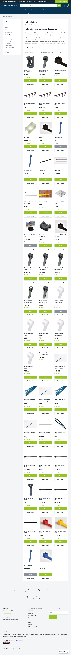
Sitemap (30, 624)
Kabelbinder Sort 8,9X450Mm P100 (43, 301)
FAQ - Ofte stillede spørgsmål (35, 608)
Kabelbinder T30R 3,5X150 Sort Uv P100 (60, 235)
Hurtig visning (30, 84)
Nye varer (48, 9)
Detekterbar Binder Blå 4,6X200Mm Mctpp (44, 400)
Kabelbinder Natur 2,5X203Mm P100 (28, 367)
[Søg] (59, 5)
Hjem (4, 16)
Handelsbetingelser (33, 615)
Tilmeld (52, 617)
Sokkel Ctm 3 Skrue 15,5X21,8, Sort (43, 235)
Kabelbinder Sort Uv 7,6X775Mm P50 (28, 268)
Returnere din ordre (33, 626)
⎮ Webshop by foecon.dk (18, 648)
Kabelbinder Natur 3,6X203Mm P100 (43, 334)
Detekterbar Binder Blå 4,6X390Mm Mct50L (29, 400)
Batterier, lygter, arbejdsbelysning (9, 40)
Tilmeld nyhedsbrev (62, 1)
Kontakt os (30, 613)
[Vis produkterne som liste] (65, 52)
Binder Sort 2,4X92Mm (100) (59, 499)
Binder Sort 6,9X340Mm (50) (44, 466)
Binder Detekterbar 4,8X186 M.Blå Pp (58, 136)
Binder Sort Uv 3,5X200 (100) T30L (59, 433)
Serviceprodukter (10, 47)
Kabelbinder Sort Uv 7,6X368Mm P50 (44, 71)
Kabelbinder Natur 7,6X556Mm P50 (58, 301)
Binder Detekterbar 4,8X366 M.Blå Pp (28, 564)
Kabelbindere (9, 16)
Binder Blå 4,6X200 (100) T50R (45, 564)
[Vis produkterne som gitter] (63, 52)
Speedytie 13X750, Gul (44, 201)
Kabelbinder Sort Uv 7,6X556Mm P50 (44, 268)
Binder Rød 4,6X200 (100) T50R (45, 531)
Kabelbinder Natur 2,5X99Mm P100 (58, 334)
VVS (25, 9)
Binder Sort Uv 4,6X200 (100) (59, 104)
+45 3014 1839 (7, 613)
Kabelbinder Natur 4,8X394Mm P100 (28, 334)
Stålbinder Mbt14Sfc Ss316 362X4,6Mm (30, 202)
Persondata (31, 617)
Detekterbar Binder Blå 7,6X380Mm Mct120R (59, 367)
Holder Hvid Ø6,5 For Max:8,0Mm (29, 136)
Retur (29, 620)
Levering (30, 622)
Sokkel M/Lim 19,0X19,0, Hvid (59, 202)
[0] (67, 6)
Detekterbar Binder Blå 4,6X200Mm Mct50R (59, 400)
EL (28, 9)
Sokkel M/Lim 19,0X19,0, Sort (29, 235)
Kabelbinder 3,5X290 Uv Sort (29, 104)
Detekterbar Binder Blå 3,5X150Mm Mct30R (29, 433)
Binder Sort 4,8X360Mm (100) (59, 466)
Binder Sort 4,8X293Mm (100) (29, 499)
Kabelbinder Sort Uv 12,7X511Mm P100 (28, 301)
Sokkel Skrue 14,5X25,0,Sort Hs (28, 71)
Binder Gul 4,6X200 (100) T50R (60, 531)
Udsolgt (60, 146)
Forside (22, 9)
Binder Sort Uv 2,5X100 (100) (44, 136)
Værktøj (42, 9)
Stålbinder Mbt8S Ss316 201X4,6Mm (59, 169)
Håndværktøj (9, 45)
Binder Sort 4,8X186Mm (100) (29, 466)
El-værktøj (8, 43)
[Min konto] (64, 5)
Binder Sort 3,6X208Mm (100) (44, 499)
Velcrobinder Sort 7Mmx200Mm (43, 169)
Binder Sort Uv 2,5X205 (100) (44, 104)
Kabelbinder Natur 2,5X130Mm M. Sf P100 (44, 353)
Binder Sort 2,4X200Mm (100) (29, 531)
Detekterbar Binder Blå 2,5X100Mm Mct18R (44, 433)
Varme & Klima (34, 9)
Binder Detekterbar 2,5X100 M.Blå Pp (28, 169)
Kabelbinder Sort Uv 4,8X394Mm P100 (59, 268)
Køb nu (30, 80)
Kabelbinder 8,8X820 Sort (60, 70)
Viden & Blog (31, 610)
